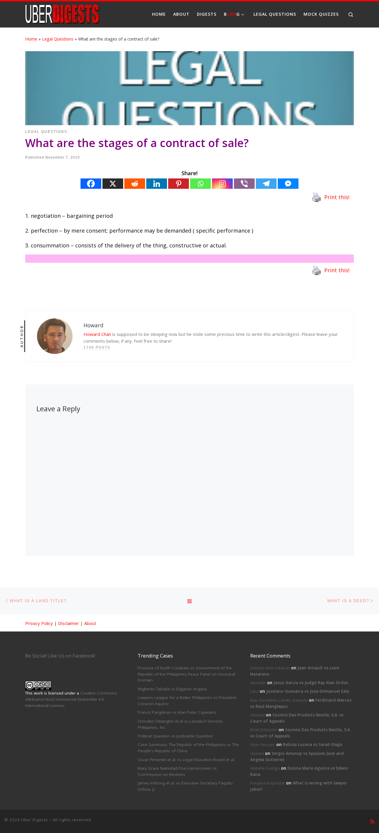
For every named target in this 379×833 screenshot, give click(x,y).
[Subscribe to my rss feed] (372, 821)
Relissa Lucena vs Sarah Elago (312, 744)
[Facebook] (91, 183)
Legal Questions (57, 39)
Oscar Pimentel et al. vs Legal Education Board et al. (186, 759)
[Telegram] (266, 183)
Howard (257, 715)
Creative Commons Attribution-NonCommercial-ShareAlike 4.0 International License (71, 699)
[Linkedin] (156, 183)
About (90, 623)
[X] (112, 183)
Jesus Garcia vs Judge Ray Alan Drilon (311, 682)
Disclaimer (68, 623)
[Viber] (244, 183)
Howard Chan (97, 334)
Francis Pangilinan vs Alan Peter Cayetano (177, 712)
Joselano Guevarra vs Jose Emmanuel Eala (307, 691)
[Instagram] (222, 183)
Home (31, 39)
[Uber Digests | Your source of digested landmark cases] (62, 13)
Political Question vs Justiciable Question (175, 736)
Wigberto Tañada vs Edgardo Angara (172, 689)
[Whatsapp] (200, 183)
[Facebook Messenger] (288, 183)
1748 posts (96, 347)
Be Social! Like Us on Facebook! (60, 655)
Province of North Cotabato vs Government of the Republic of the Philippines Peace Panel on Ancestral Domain (186, 674)
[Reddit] (134, 183)
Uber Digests (34, 819)
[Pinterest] (178, 183)
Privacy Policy (39, 623)
